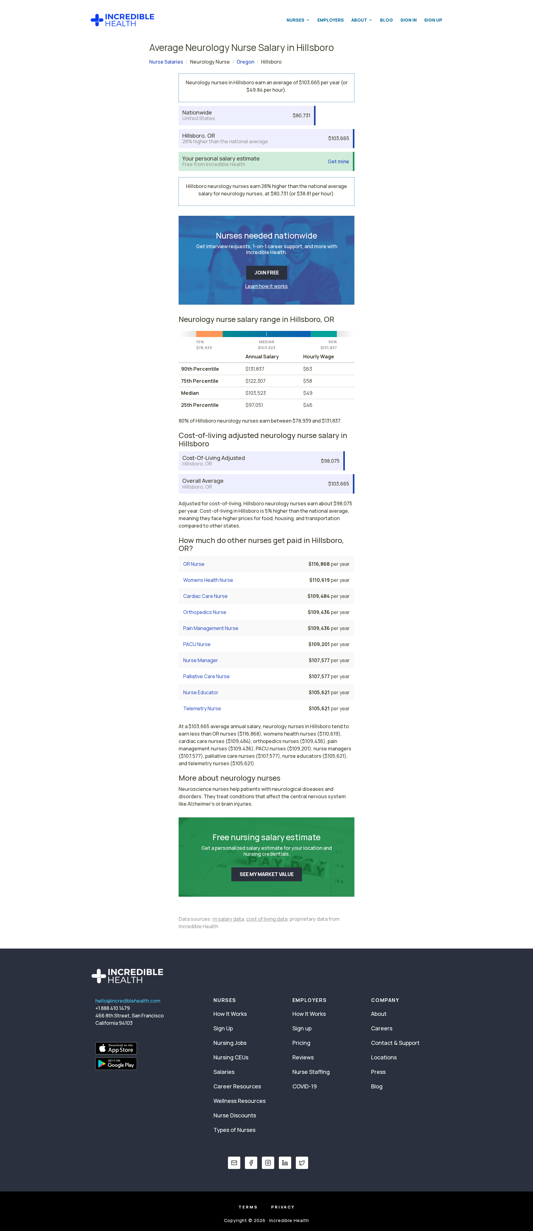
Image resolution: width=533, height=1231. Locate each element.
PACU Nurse (197, 644)
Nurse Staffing (311, 1071)
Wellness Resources (239, 1100)
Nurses (295, 20)
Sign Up (433, 20)
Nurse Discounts (234, 1115)
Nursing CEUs (230, 1057)
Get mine (338, 162)
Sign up (302, 1028)
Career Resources (237, 1086)
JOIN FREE (266, 272)
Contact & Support (395, 1042)
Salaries (223, 1071)
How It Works (230, 1013)
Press (378, 1071)
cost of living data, (267, 919)
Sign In (408, 20)
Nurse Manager (200, 660)
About (359, 20)
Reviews (303, 1057)
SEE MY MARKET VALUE (267, 874)
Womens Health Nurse (208, 580)
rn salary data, (229, 919)
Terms (248, 1207)
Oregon (245, 61)
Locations (384, 1057)
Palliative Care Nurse (206, 676)
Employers (330, 20)
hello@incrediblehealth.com (127, 1000)
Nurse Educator (200, 692)
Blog (386, 20)
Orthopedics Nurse (204, 612)
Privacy (283, 1207)
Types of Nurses (234, 1129)
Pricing (301, 1042)
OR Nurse (194, 564)
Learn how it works (266, 286)
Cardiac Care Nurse (205, 596)
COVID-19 (304, 1086)
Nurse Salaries (166, 61)
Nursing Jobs (229, 1042)
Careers (381, 1028)
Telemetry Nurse (202, 708)
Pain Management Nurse (210, 628)
